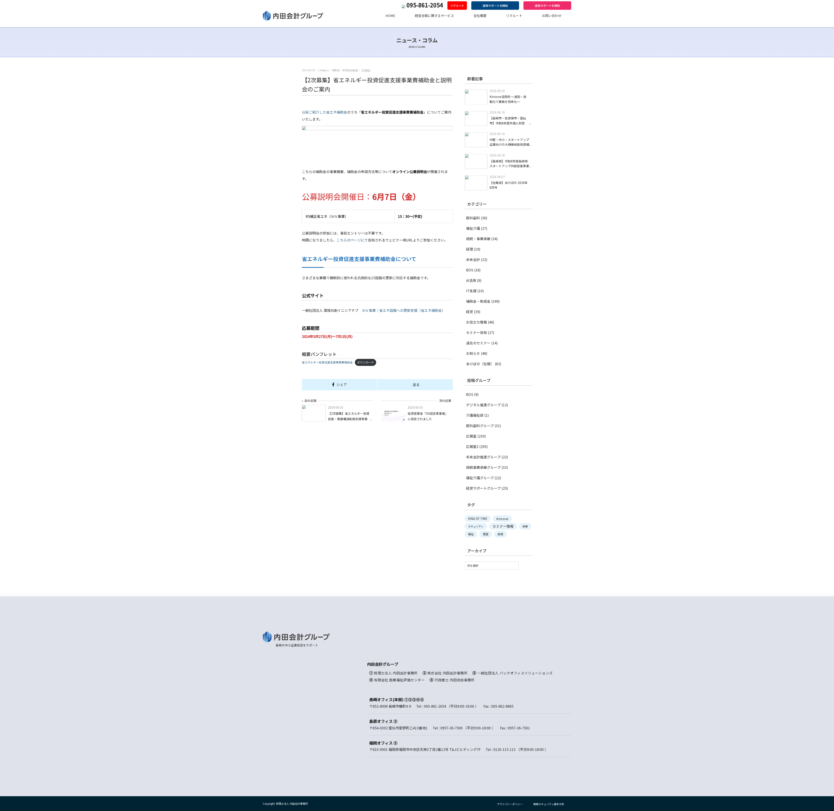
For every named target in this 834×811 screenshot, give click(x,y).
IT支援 (471, 290)
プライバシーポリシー (510, 804)
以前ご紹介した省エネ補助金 (324, 112)
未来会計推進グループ (483, 456)
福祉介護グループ (480, 477)
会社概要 (479, 15)
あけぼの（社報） (480, 363)
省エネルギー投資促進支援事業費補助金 (327, 362)
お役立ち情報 (476, 322)
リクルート (457, 5)
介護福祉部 (474, 415)
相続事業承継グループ (483, 467)
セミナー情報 (503, 526)
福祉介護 (473, 228)
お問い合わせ (551, 15)
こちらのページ (349, 240)
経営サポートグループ (483, 488)
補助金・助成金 (478, 301)
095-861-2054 (425, 5)
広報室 (471, 436)
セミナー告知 (476, 332)
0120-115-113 (504, 749)
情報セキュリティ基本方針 (548, 804)
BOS (469, 270)
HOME (390, 15)
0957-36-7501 (519, 727)
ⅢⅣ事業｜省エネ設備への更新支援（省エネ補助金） (403, 310)
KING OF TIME (477, 518)
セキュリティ (475, 526)
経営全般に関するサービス (434, 15)
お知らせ (473, 353)
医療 (525, 526)
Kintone (502, 518)
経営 (469, 311)
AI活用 (471, 280)
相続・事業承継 (478, 238)
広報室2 (472, 446)
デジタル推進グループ (483, 404)
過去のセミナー (478, 342)
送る (416, 384)
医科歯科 (473, 217)
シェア (341, 384)
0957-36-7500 (451, 727)
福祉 (471, 534)
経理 (469, 249)
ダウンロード (365, 362)
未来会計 (473, 259)
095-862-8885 (502, 706)
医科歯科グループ (480, 425)
